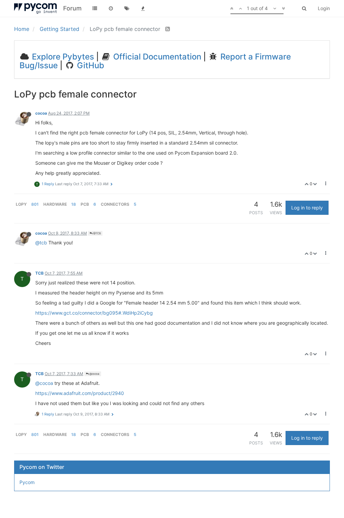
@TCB (96, 233)
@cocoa (94, 373)
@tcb (41, 242)
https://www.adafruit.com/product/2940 (79, 393)
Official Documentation (156, 57)
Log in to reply (307, 207)
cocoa (41, 113)
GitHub (89, 65)
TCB (39, 273)
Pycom (27, 482)
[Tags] (127, 8)
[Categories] (95, 8)
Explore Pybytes (62, 57)
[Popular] (143, 8)
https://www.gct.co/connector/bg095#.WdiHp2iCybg (94, 313)
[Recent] (111, 8)
